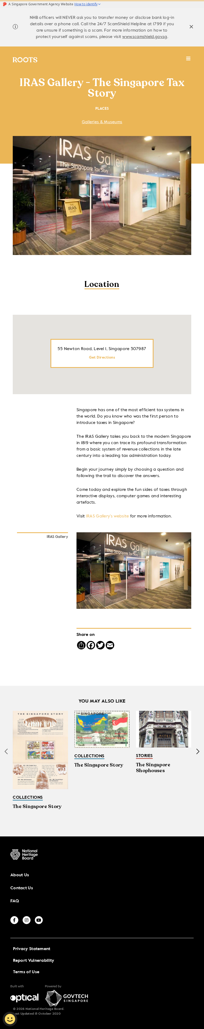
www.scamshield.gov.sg (144, 37)
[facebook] (14, 920)
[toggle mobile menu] (188, 61)
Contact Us (21, 888)
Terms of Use (26, 972)
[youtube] (39, 920)
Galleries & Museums (102, 122)
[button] (198, 751)
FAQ (14, 901)
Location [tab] (101, 284)
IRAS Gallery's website (107, 516)
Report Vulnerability (33, 961)
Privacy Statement (31, 949)
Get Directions (102, 357)
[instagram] (27, 920)
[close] (191, 27)
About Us (19, 875)
